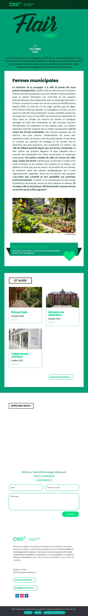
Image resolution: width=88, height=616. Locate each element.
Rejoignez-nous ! (24, 587)
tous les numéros (59, 377)
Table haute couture (20, 355)
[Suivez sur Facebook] (26, 596)
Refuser (38, 612)
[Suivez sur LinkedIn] (17, 596)
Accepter (28, 612)
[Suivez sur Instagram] (22, 596)
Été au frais (19, 312)
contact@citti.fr (44, 480)
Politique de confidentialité (54, 612)
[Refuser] (85, 611)
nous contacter (23, 579)
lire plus (14, 319)
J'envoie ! (70, 514)
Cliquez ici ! (29, 253)
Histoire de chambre (56, 313)
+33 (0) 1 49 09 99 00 (44, 476)
